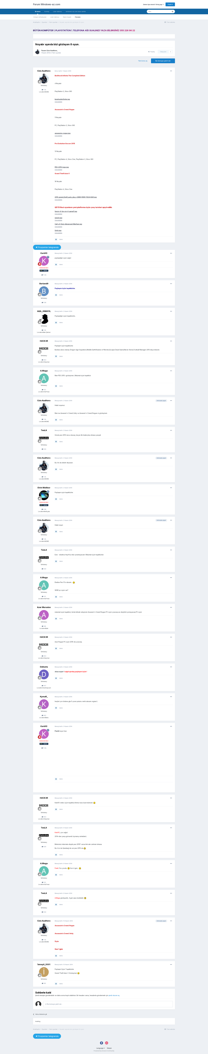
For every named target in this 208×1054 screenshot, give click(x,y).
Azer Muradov (44, 607)
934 (44, 449)
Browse (37, 11)
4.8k (44, 509)
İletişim (109, 1048)
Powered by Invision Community (104, 1051)
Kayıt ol (170, 4)
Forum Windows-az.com (46, 4)
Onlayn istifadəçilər (39, 17)
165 (44, 983)
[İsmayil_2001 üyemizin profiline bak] (44, 972)
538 (44, 302)
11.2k (44, 275)
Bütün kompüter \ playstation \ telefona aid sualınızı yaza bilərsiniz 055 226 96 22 (84, 30)
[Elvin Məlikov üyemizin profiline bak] (44, 495)
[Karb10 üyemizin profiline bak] (44, 261)
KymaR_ (44, 696)
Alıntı (61, 239)
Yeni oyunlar (56, 53)
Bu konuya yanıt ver (163, 61)
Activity (46, 11)
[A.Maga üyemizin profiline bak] (44, 378)
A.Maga (44, 371)
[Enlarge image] (74, 582)
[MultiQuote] (56, 239)
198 (44, 626)
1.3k (44, 90)
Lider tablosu (54, 17)
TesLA (44, 430)
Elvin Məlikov (44, 488)
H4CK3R (44, 341)
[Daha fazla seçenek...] (171, 71)
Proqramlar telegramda (47, 247)
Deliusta (44, 667)
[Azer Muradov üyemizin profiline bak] (44, 615)
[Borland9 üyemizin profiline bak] (44, 291)
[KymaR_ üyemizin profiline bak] (44, 704)
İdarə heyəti (67, 17)
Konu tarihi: (63, 71)
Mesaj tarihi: (63, 253)
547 (44, 685)
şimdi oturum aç (114, 995)
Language (100, 1048)
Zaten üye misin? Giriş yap (153, 4)
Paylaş (152, 52)
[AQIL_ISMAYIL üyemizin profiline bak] (44, 319)
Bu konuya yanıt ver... (54, 1004)
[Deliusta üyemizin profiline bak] (44, 674)
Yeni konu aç (142, 61)
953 (44, 360)
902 (44, 715)
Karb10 (44, 253)
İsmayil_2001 (43, 964)
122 (44, 389)
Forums (77, 17)
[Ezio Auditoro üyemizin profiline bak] (37, 51)
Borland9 (43, 283)
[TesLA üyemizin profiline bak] (44, 438)
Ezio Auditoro (52, 50)
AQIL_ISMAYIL (44, 311)
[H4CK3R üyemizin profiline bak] (44, 348)
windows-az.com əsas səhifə (76, 11)
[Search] (172, 11)
